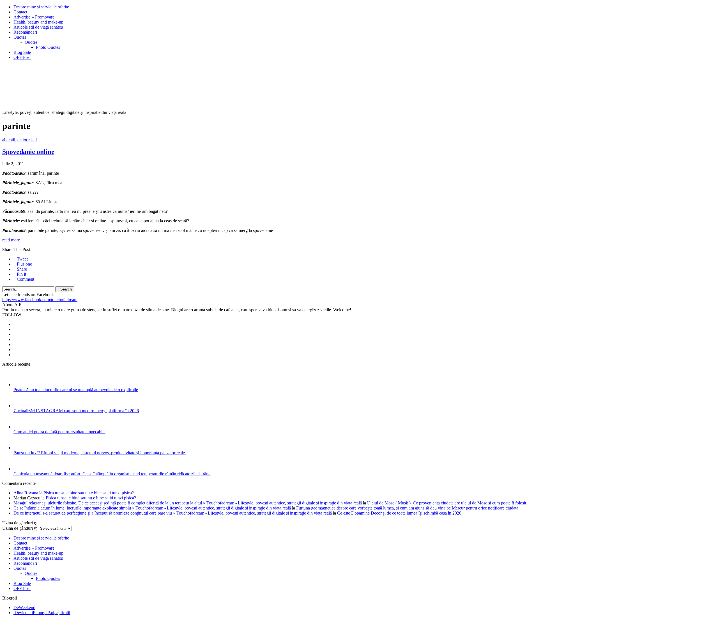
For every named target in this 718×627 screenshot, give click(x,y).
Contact (20, 12)
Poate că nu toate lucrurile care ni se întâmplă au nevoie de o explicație (75, 389)
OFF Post (22, 57)
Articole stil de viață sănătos (38, 27)
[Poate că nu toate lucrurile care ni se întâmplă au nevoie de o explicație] (20, 384)
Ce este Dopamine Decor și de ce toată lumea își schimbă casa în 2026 (399, 513)
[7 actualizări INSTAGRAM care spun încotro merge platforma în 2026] (20, 405)
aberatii (8, 139)
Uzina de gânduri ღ (20, 528)
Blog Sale (22, 52)
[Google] (15, 334)
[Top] (4, 622)
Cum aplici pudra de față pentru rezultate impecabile (59, 431)
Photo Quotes (48, 47)
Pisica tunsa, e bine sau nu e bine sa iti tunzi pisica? (88, 492)
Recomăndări (25, 32)
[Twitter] (15, 329)
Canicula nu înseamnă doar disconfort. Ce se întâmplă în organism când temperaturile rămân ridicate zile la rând (112, 473)
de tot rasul (27, 139)
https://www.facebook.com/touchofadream (39, 299)
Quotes (19, 37)
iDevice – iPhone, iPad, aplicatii (41, 612)
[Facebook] (15, 324)
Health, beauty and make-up (38, 22)
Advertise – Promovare (33, 17)
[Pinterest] (15, 344)
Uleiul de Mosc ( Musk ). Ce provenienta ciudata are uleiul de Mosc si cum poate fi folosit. (447, 503)
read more (11, 240)
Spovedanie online (28, 151)
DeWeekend (24, 607)
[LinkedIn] (15, 339)
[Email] (15, 349)
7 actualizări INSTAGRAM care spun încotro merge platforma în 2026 (76, 410)
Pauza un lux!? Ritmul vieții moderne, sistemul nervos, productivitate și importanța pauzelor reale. (99, 452)
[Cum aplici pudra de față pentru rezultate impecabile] (20, 426)
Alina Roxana (25, 492)
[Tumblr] (15, 354)
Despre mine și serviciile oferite (41, 6)
